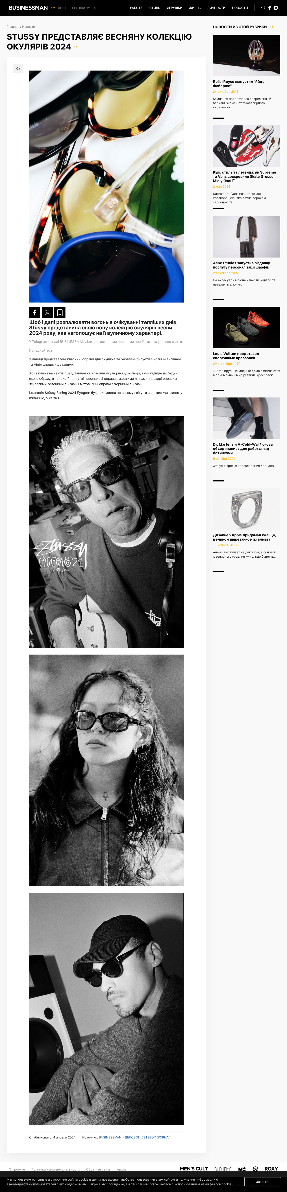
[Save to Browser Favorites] (59, 312)
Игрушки (174, 8)
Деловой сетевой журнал (77, 8)
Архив (121, 1169)
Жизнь (195, 8)
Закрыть (263, 1181)
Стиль (154, 8)
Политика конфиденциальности (55, 1169)
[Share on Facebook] (34, 312)
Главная (13, 26)
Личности (216, 8)
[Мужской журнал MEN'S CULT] (194, 1169)
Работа (136, 8)
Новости (240, 8)
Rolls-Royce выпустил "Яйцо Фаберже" (239, 83)
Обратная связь (98, 1169)
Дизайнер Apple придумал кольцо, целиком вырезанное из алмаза (244, 537)
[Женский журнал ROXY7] (256, 1169)
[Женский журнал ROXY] (271, 1169)
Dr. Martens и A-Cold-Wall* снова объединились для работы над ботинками (243, 448)
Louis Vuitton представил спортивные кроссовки (236, 355)
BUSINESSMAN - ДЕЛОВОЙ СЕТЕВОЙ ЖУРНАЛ (135, 1137)
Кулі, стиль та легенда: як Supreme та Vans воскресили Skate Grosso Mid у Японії (244, 176)
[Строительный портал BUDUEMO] (223, 1169)
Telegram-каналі (45, 341)
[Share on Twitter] (47, 312)
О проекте (17, 1169)
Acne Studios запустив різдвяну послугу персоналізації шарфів (241, 265)
